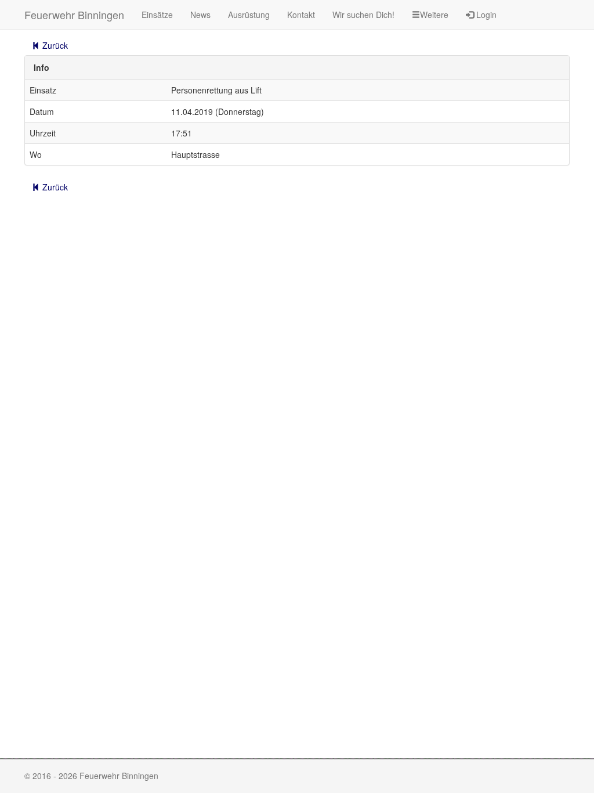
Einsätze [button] (157, 14)
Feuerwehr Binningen (74, 14)
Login (485, 14)
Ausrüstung (249, 14)
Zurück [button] (54, 45)
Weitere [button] (434, 14)
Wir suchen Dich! (363, 14)
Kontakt (301, 14)
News (200, 14)
